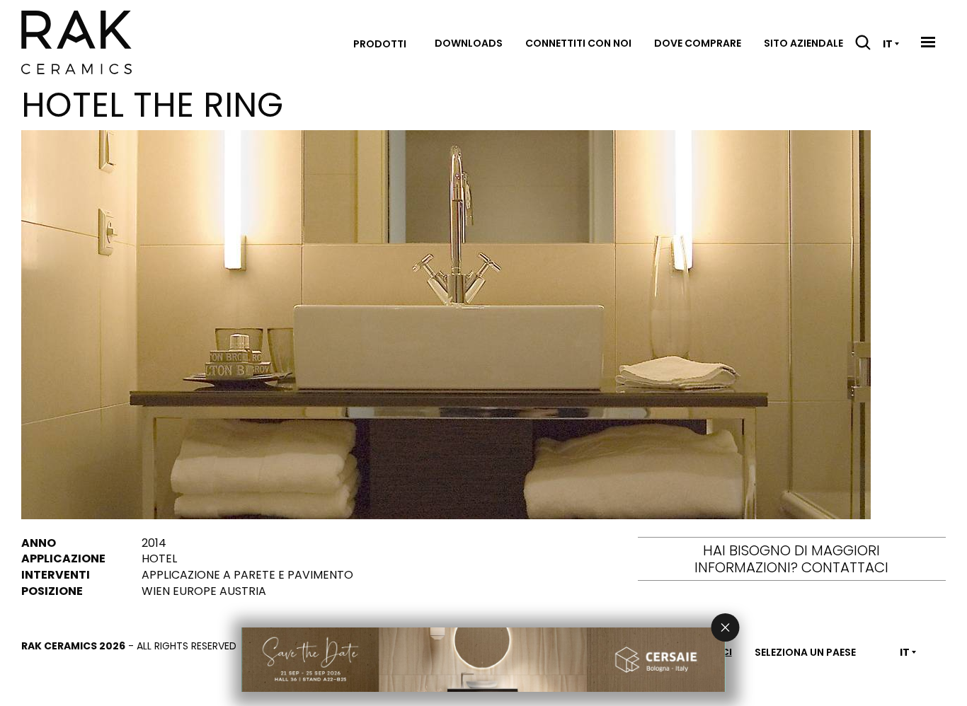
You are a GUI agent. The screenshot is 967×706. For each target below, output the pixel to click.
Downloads (469, 43)
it (888, 44)
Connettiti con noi (578, 43)
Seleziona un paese (805, 652)
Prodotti (379, 44)
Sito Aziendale (803, 43)
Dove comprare (697, 43)
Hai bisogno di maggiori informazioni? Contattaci (791, 558)
